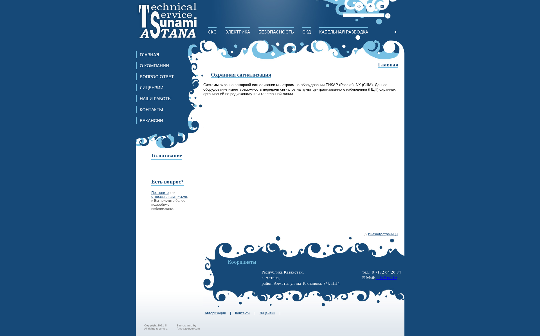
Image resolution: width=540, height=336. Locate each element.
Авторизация (215, 313)
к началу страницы (383, 234)
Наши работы (156, 98)
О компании (154, 65)
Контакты (151, 109)
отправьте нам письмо (169, 197)
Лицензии (151, 87)
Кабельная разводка (343, 32)
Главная (149, 54)
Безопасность (276, 32)
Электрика (237, 32)
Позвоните (160, 193)
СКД (306, 32)
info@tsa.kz (386, 277)
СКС (212, 32)
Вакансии (151, 120)
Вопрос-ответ (157, 76)
